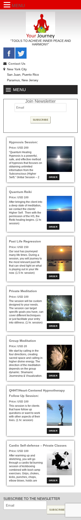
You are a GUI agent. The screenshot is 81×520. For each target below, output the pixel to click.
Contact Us (16, 63)
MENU (18, 5)
